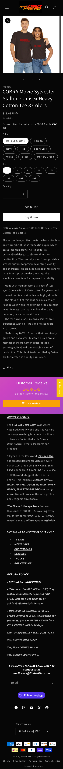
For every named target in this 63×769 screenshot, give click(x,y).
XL (39, 170)
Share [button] (10, 367)
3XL (8, 178)
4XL (21, 178)
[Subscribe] (52, 683)
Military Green (45, 156)
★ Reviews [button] (59, 388)
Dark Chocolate (15, 140)
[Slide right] (39, 79)
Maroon (38, 140)
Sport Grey (40, 148)
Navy (9, 148)
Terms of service (52, 761)
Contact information (33, 766)
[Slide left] (24, 79)
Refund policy (19, 761)
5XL (34, 178)
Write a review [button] (31, 403)
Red (23, 148)
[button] (7, 7)
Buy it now (31, 217)
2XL (51, 170)
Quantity (7, 186)
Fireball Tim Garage (29, 756)
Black (25, 156)
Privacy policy (35, 761)
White (9, 156)
